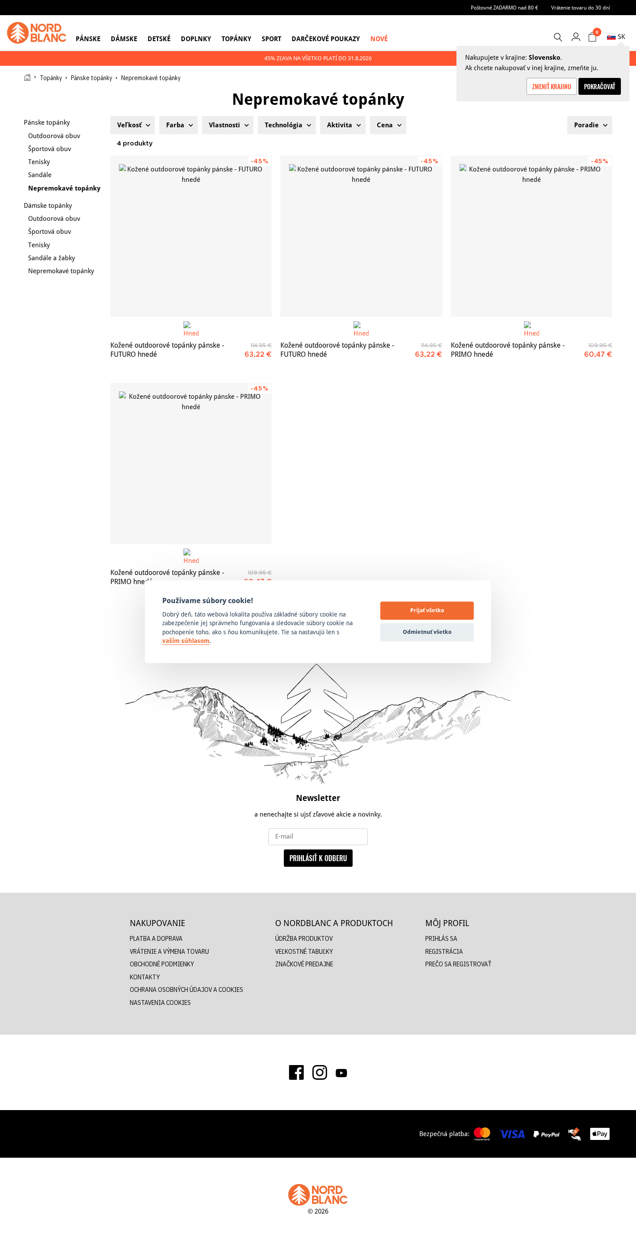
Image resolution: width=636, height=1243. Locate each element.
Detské (159, 39)
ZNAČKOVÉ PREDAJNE (304, 964)
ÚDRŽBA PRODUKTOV (304, 938)
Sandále (39, 175)
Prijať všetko (427, 610)
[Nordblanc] (36, 33)
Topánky (236, 39)
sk (621, 36)
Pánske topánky (91, 78)
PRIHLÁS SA (441, 938)
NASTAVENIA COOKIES (160, 1002)
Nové (379, 39)
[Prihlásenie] (575, 36)
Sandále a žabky (51, 258)
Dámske (124, 39)
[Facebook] (296, 1072)
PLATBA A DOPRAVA (156, 938)
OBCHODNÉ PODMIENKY (162, 964)
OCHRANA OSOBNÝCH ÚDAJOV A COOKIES (186, 989)
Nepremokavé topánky (64, 188)
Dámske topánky (48, 205)
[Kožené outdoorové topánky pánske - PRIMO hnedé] (531, 236)
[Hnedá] (191, 328)
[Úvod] (27, 77)
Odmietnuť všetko (427, 632)
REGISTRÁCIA (444, 951)
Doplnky (196, 39)
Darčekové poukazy (326, 39)
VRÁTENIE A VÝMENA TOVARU (169, 951)
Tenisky (39, 162)
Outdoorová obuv (54, 136)
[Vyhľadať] (558, 37)
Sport (271, 39)
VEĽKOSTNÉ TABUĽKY (304, 951)
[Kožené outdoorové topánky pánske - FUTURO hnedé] (191, 236)
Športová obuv (49, 149)
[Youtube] (341, 1072)
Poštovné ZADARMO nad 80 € (504, 7)
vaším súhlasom (185, 641)
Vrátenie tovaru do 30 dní (580, 7)
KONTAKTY (145, 977)
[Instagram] (319, 1072)
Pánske (88, 39)
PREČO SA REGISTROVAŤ (458, 964)
